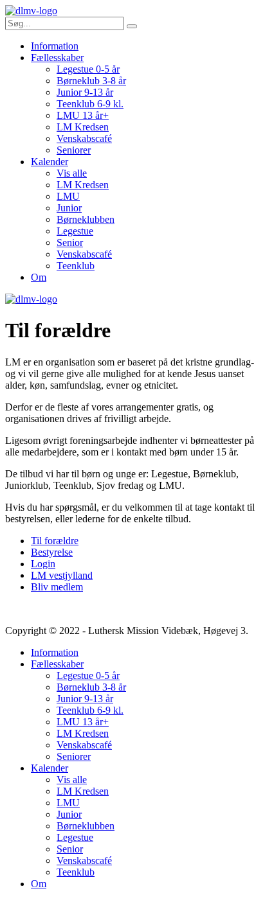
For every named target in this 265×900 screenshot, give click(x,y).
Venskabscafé (84, 138)
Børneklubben (85, 219)
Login (43, 563)
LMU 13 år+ (83, 115)
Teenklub (76, 265)
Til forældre (54, 540)
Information (54, 45)
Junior (69, 207)
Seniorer (74, 150)
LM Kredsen (83, 126)
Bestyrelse (52, 552)
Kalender (49, 161)
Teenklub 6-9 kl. (90, 103)
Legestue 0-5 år (88, 69)
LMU (68, 196)
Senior (70, 242)
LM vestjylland (62, 575)
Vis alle (72, 173)
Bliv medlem (57, 586)
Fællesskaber (57, 57)
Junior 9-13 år (85, 92)
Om (38, 277)
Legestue (75, 230)
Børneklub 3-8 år (91, 80)
